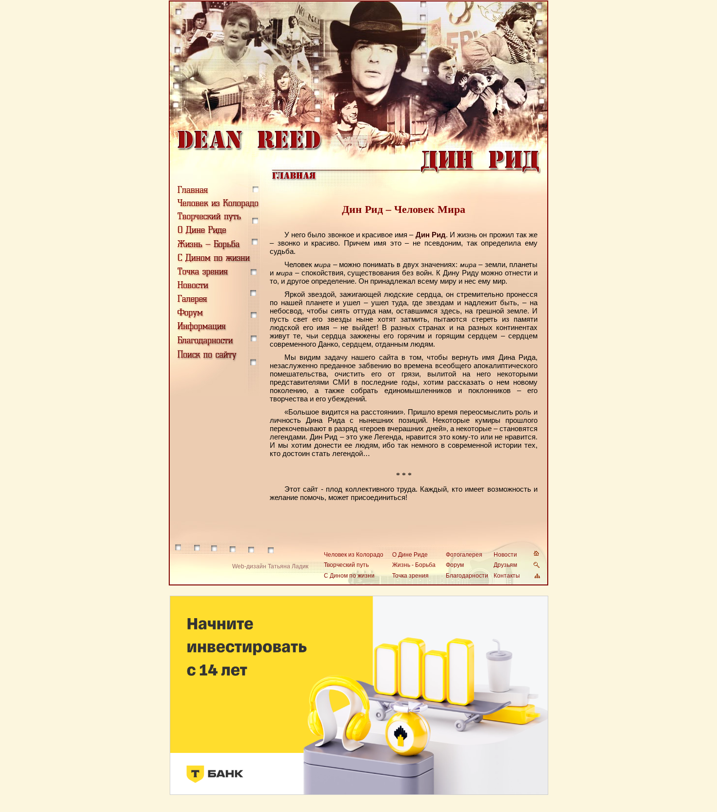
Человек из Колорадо (353, 554)
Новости (505, 554)
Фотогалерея (464, 554)
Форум (455, 565)
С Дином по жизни (349, 575)
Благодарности (467, 575)
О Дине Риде (410, 554)
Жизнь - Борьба (414, 565)
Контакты (507, 575)
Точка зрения (410, 575)
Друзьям (505, 565)
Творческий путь (346, 565)
